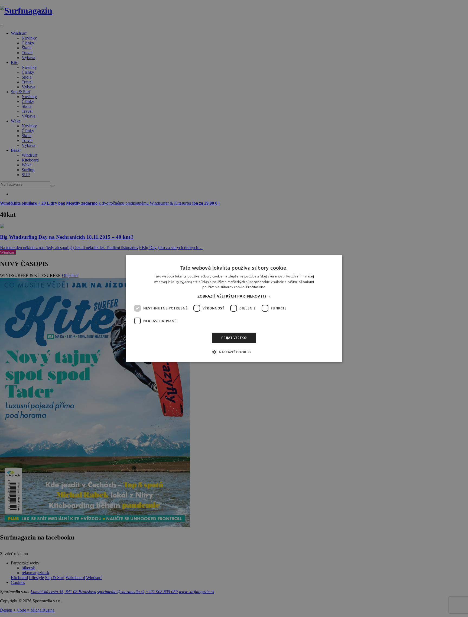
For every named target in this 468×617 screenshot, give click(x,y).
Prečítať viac (256, 287)
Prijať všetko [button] (234, 337)
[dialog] (234, 308)
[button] (234, 296)
